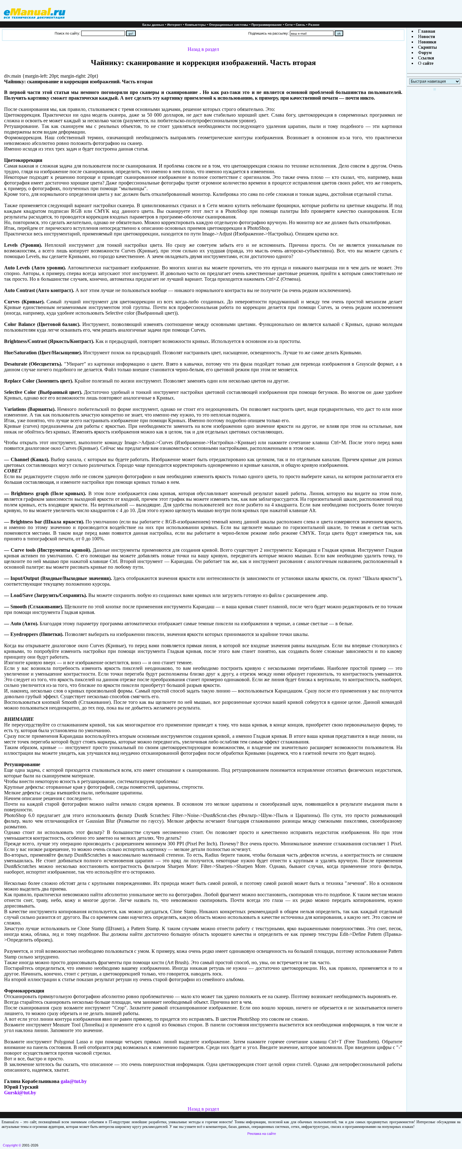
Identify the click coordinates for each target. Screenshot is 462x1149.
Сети (289, 24)
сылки (427, 58)
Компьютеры (195, 24)
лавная (428, 31)
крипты (429, 47)
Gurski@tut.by (20, 1092)
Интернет (174, 24)
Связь (300, 24)
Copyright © (12, 1145)
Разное (314, 24)
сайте (427, 63)
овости (428, 36)
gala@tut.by (74, 1081)
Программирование (266, 24)
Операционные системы (228, 24)
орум (427, 52)
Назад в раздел (203, 49)
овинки (428, 42)
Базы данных (153, 24)
